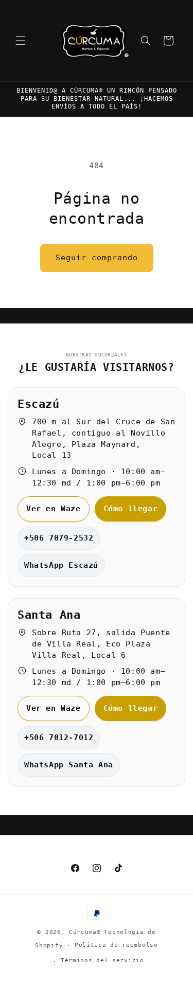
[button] (20, 40)
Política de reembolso (116, 945)
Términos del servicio (102, 960)
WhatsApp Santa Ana (68, 764)
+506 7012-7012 (58, 737)
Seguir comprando (97, 257)
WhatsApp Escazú (61, 565)
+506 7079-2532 (58, 538)
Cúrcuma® (85, 932)
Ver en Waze (53, 508)
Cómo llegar (130, 508)
